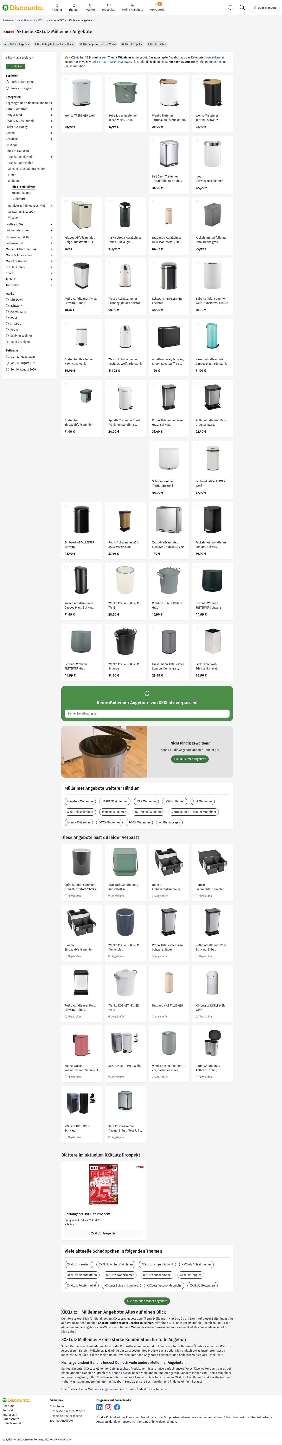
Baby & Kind (14, 115)
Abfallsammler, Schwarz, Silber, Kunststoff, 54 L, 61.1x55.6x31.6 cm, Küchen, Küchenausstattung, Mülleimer (168, 362)
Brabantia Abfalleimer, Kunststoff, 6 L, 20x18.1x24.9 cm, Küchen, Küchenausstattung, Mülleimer (124, 887)
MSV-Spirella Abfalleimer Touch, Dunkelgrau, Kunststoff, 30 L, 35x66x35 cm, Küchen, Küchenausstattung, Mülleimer (125, 240)
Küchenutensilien (18, 230)
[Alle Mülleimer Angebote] (104, 751)
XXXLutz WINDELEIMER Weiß (210, 1008)
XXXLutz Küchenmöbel (157, 1275)
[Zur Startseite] (25, 8)
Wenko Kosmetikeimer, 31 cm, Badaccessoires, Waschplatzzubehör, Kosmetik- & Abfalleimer (169, 1068)
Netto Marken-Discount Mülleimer (193, 812)
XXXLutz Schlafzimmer (196, 1264)
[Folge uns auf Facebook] (117, 1407)
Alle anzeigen (171, 822)
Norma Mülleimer (78, 822)
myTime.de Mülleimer (148, 812)
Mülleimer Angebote (101, 1389)
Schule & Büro (15, 267)
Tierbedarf (12, 285)
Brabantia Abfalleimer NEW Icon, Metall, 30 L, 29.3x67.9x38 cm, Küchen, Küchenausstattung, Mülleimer (168, 240)
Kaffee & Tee (15, 224)
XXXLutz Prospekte (132, 44)
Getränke (12, 139)
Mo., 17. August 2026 (23, 363)
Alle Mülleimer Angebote (190, 759)
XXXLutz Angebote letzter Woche (98, 44)
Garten (10, 133)
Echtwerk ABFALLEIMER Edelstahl (167, 301)
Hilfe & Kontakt (12, 1423)
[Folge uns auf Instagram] (108, 1407)
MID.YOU (15, 323)
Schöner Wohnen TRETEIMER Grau (76, 666)
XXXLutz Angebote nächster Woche (54, 44)
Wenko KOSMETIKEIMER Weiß (123, 605)
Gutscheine (57, 1406)
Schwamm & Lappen (21, 211)
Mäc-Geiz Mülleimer (80, 812)
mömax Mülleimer (114, 812)
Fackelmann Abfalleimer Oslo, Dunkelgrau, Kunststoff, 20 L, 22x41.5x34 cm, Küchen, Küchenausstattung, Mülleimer (211, 240)
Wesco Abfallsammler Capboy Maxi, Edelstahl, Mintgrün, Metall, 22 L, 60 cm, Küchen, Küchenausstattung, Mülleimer (212, 362)
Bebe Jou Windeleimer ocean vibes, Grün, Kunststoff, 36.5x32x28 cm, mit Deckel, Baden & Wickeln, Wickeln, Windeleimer (124, 118)
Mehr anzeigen (20, 342)
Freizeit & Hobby (17, 127)
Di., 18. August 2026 (22, 357)
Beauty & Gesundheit (20, 121)
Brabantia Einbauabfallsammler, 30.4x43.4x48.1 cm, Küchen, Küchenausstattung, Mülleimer (79, 423)
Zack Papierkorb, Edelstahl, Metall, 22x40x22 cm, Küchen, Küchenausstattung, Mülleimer (210, 666)
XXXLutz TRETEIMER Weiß (124, 1066)
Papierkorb (19, 199)
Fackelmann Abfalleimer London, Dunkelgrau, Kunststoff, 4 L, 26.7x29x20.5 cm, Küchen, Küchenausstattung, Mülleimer (168, 666)
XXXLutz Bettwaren (202, 1285)
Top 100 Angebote (61, 1420)
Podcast (7, 1410)
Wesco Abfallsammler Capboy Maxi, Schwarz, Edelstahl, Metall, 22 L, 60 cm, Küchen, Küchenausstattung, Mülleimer (81, 606)
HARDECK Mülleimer (115, 801)
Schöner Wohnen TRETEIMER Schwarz (208, 605)
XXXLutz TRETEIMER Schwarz (77, 1128)
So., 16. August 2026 (23, 369)
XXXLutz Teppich (190, 1275)
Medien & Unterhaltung (21, 249)
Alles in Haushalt (18, 151)
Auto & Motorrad (16, 109)
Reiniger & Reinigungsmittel (26, 205)
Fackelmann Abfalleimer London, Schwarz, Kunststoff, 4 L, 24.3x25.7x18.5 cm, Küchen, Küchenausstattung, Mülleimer (211, 545)
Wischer (13, 217)
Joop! (13, 317)
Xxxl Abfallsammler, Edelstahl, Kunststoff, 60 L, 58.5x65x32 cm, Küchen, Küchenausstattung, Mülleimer (168, 545)
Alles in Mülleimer (23, 187)
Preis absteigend (21, 88)
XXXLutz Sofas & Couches (121, 1285)
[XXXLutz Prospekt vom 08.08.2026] (103, 1185)
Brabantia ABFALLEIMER (167, 1005)
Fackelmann (17, 311)
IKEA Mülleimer (146, 801)
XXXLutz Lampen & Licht (157, 1264)
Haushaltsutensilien (20, 163)
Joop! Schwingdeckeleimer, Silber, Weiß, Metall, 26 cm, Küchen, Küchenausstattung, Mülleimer (210, 179)
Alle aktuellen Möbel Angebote (147, 1301)
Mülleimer (17, 66)
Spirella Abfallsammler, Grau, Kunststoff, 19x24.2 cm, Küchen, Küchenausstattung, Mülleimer (80, 887)
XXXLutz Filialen (157, 44)
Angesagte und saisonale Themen (28, 103)
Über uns (8, 1406)
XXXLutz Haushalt (78, 1264)
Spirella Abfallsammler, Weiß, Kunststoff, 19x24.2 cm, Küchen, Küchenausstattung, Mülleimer (212, 301)
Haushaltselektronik (20, 157)
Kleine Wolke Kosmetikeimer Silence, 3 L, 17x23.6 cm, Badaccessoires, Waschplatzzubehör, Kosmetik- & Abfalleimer (81, 1068)
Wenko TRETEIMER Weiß (80, 115)
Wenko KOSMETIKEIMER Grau (167, 605)
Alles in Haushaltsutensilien (26, 169)
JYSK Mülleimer (175, 801)
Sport (9, 273)
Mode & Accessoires (19, 255)
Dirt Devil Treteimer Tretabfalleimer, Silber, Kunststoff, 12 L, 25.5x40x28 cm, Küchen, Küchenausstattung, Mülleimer (167, 179)
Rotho (13, 329)
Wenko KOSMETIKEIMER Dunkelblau (123, 947)
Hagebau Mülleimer (80, 801)
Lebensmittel (14, 243)
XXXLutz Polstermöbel (81, 1285)
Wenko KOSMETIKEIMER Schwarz (110, 62)
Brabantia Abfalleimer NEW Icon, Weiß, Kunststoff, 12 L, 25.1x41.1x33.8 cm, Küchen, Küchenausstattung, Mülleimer (81, 362)
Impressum (9, 1414)
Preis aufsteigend (22, 82)
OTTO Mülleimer (109, 822)
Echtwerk (15, 305)
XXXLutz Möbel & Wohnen (116, 1264)
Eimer (12, 175)
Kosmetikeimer (21, 193)
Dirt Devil (16, 299)
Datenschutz (10, 1419)
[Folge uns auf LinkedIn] (99, 1407)
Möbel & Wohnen (17, 261)
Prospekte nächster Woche (67, 1411)
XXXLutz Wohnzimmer (119, 1275)
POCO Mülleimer (139, 822)
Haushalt (12, 145)
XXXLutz (126, 1373)
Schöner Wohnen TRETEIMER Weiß (163, 483)
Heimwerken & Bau (18, 237)
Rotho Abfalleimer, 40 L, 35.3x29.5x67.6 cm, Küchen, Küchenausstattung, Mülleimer (123, 545)
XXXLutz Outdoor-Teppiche (164, 1285)
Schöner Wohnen (21, 335)
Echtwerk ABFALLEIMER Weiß (210, 483)
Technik (11, 279)
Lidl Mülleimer (202, 801)
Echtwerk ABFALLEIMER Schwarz (79, 545)
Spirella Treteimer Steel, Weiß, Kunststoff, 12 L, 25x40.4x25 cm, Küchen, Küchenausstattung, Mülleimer (124, 423)
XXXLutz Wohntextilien (82, 1275)
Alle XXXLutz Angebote (17, 44)
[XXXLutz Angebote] (8, 32)
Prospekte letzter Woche (66, 1416)
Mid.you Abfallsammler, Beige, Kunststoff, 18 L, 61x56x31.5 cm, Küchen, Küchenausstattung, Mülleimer (80, 240)
